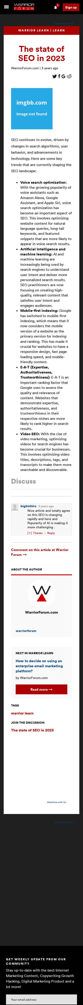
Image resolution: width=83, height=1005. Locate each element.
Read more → (41, 689)
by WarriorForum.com (32, 678)
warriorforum (26, 630)
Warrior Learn (33, 30)
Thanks (35, 533)
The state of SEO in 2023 (32, 730)
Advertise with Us (64, 23)
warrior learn (22, 713)
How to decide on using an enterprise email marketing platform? (39, 666)
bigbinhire (29, 506)
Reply (51, 533)
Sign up (71, 7)
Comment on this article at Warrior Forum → (39, 552)
